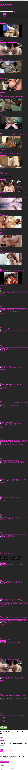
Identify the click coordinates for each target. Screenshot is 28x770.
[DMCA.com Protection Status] (3, 729)
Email (1, 737)
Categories (5, 15)
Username (2, 736)
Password (2, 739)
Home (4, 14)
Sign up (2, 740)
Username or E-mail (4, 760)
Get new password (4, 761)
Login (2, 750)
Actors (4, 17)
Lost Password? (7, 750)
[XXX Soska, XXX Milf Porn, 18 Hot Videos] (6, 8)
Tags (4, 16)
